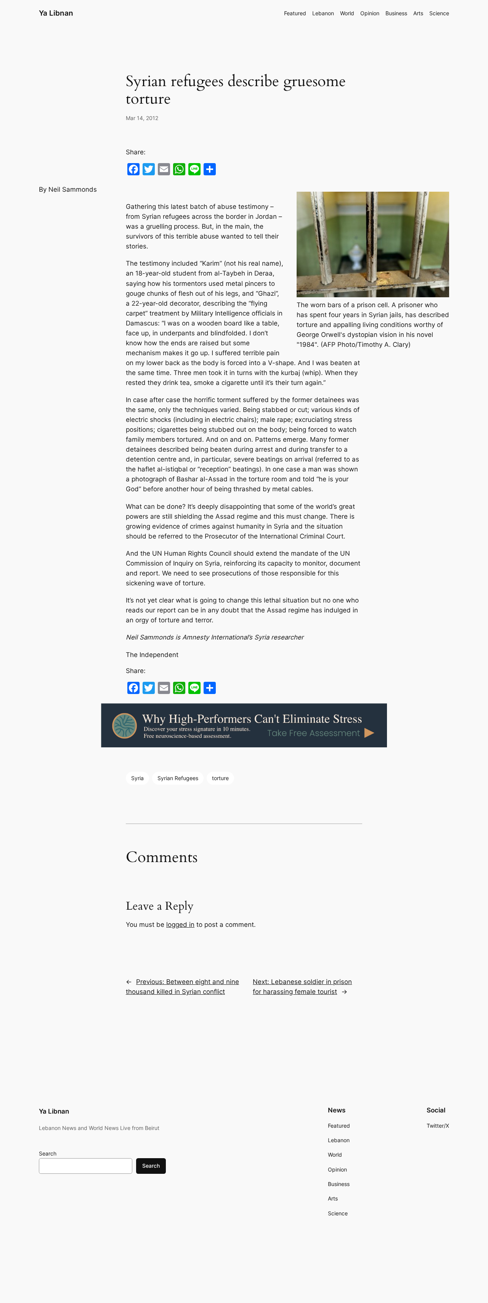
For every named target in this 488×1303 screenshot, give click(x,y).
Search (47, 1153)
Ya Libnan (56, 13)
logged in (180, 924)
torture (220, 778)
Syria (137, 778)
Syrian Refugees (177, 778)
